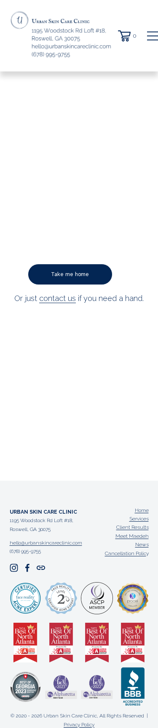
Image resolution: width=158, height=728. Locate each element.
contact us (57, 298)
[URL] (41, 568)
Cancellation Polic (125, 553)
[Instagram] (14, 568)
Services (139, 519)
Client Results (132, 527)
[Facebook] (27, 568)
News (142, 544)
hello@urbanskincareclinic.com (46, 543)
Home (142, 510)
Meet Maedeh (132, 536)
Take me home (70, 274)
